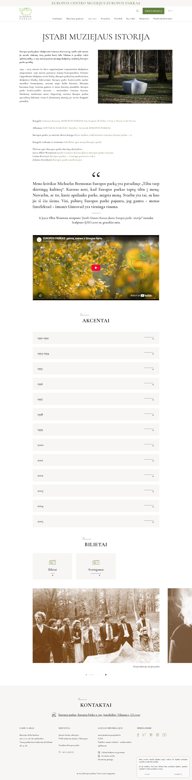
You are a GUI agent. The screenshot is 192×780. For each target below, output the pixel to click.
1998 (40, 414)
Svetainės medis (108, 756)
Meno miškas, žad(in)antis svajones (103, 135)
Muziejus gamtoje (75, 19)
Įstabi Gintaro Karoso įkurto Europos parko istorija (85, 152)
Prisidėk (118, 19)
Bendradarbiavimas (162, 19)
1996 (40, 384)
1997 (40, 399)
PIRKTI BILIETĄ (153, 11)
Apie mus (92, 19)
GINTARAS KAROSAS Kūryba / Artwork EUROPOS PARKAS (77, 127)
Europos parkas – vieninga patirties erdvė (72, 156)
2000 (40, 445)
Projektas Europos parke (69, 745)
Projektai (105, 19)
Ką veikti (131, 19)
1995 (40, 368)
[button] (106, 675)
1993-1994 (43, 353)
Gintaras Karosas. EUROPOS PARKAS (89, 120)
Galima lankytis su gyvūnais (113, 752)
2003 (40, 491)
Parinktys (178, 774)
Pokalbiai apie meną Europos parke (83, 142)
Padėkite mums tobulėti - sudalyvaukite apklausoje (115, 744)
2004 (40, 506)
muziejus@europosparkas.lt (109, 735)
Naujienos (144, 19)
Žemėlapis (57, 19)
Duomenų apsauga (105, 759)
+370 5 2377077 (68, 752)
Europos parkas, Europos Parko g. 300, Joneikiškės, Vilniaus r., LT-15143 (99, 714)
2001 (40, 460)
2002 (40, 475)
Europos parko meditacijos (67, 159)
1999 (40, 430)
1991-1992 (43, 338)
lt (169, 11)
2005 (40, 521)
